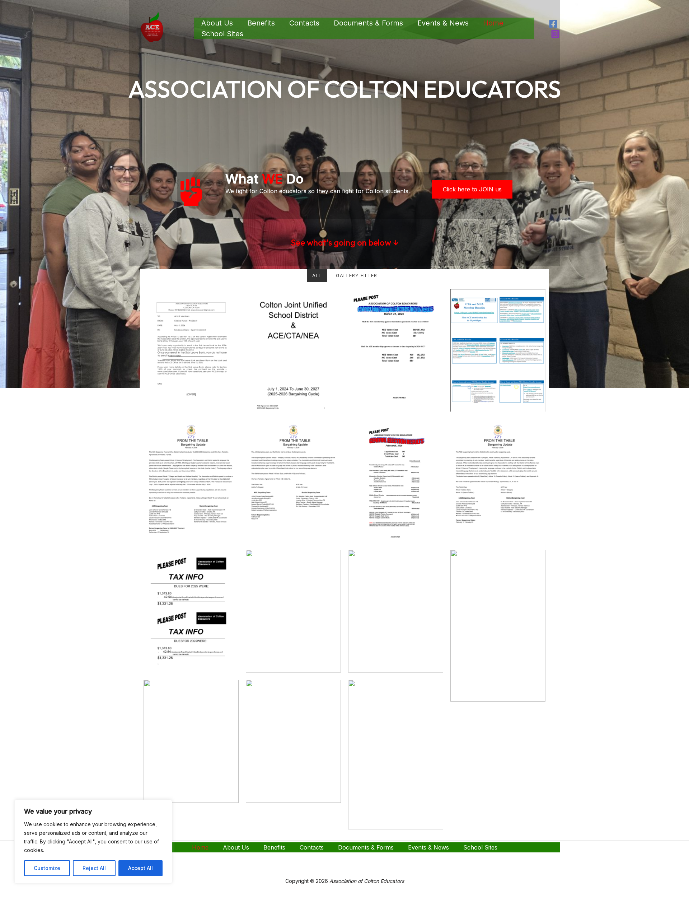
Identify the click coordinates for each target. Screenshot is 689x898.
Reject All (94, 868)
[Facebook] (553, 23)
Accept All (140, 868)
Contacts (304, 23)
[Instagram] (555, 33)
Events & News (443, 23)
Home (493, 23)
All (317, 275)
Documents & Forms (368, 23)
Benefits (261, 23)
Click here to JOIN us (472, 189)
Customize (47, 868)
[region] (93, 842)
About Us (217, 23)
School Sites (222, 33)
